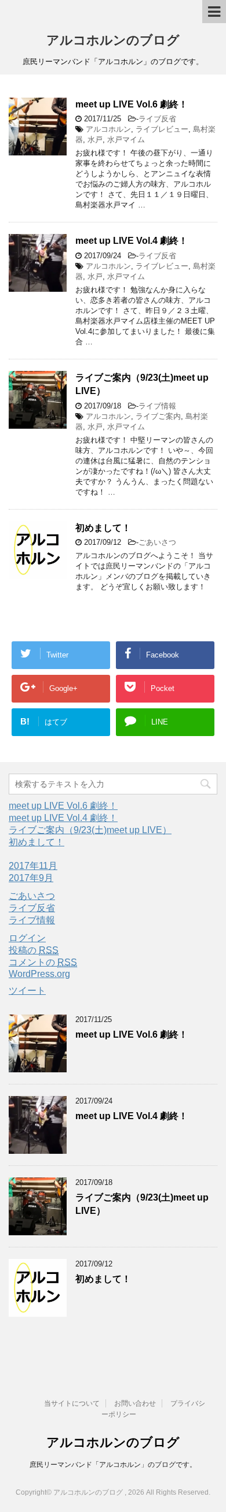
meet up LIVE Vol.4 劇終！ (131, 241)
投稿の (34, 950)
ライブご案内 (158, 416)
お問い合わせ (135, 1403)
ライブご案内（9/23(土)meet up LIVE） (90, 830)
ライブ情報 (157, 406)
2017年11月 (33, 866)
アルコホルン (108, 129)
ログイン (27, 938)
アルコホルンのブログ (113, 40)
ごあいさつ (157, 542)
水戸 (95, 139)
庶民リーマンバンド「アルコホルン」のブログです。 (113, 1465)
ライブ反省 (157, 118)
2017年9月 (31, 878)
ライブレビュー (162, 129)
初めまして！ (103, 528)
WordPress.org (39, 974)
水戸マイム (126, 139)
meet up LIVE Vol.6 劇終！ (131, 104)
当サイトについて (72, 1403)
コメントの (43, 962)
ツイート (27, 990)
